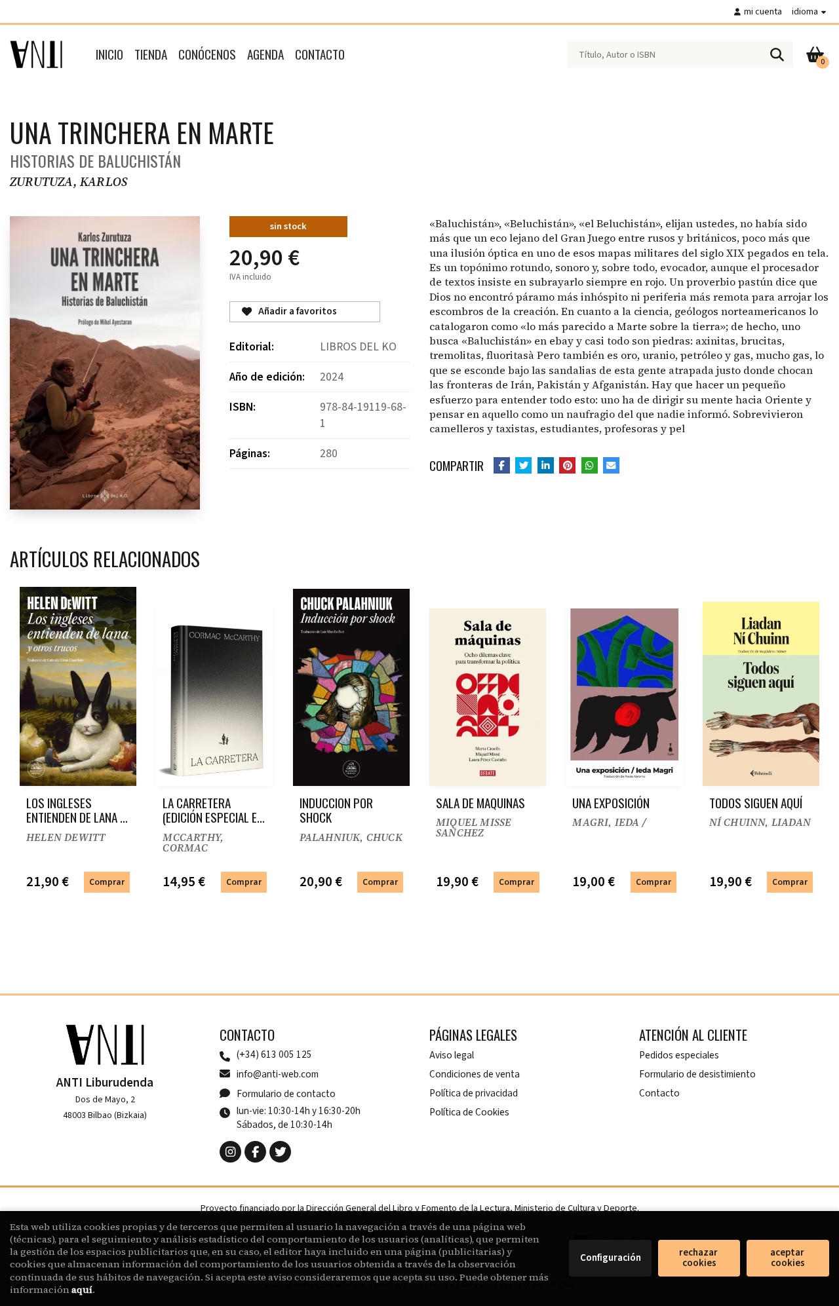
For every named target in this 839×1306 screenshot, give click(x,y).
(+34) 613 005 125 (274, 1055)
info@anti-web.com (278, 1074)
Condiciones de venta (474, 1074)
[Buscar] (776, 54)
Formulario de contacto (286, 1094)
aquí (81, 1289)
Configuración (610, 1258)
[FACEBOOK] (255, 1152)
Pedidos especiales (679, 1055)
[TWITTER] (280, 1152)
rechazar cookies (699, 1258)
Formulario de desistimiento (697, 1074)
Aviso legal (451, 1055)
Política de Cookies (469, 1112)
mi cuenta (763, 11)
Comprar (107, 882)
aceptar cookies (788, 1258)
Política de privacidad (473, 1093)
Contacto (659, 1093)
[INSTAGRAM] (230, 1152)
